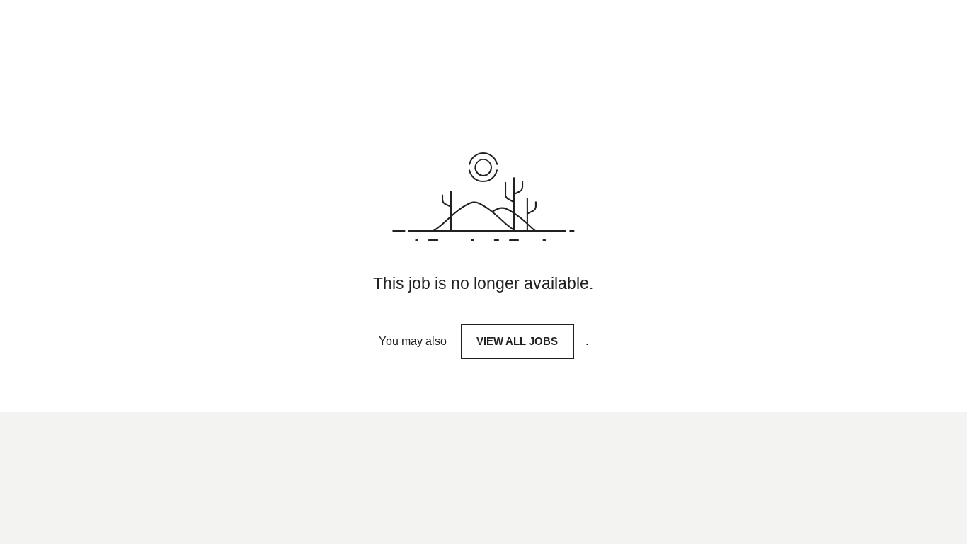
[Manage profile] (915, 40)
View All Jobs (517, 341)
